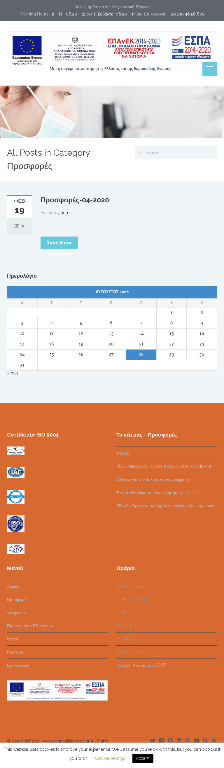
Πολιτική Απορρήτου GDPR (141, 665)
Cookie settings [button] (110, 758)
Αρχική (13, 586)
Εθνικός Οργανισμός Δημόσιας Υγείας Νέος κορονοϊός (165, 505)
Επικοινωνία (18, 665)
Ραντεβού (15, 652)
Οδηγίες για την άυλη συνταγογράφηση (152, 479)
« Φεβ (12, 373)
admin (67, 212)
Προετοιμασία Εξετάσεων (30, 625)
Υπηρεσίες (16, 612)
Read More (59, 243)
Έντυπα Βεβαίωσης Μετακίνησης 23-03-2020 (158, 492)
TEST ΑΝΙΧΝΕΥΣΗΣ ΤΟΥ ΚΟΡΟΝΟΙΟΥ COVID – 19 (164, 466)
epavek (123, 453)
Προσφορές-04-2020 (75, 200)
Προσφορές (17, 599)
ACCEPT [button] (143, 758)
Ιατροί (12, 639)
